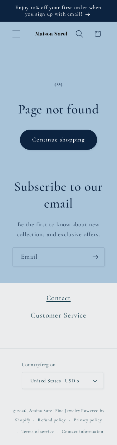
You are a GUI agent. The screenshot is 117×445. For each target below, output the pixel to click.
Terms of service (38, 431)
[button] (16, 34)
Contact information (82, 431)
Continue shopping (58, 139)
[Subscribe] (95, 256)
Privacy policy (88, 420)
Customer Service (58, 315)
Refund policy (52, 420)
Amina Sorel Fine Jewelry (54, 410)
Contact (58, 298)
